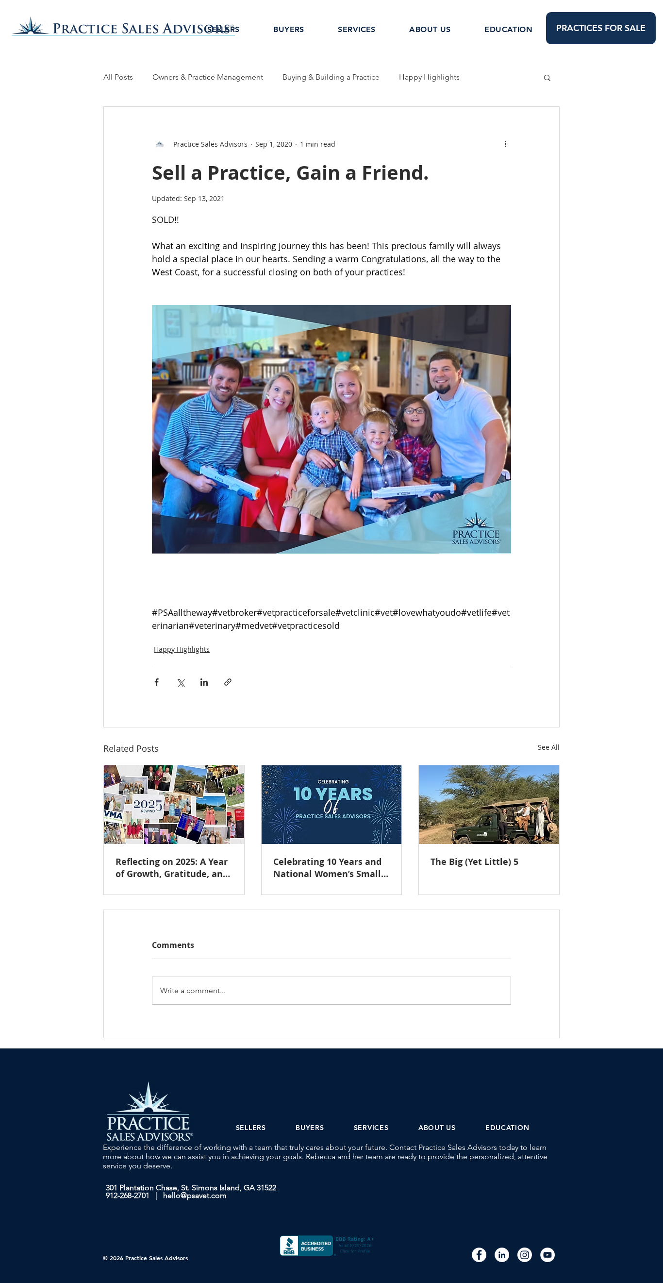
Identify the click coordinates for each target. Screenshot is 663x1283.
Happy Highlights (429, 77)
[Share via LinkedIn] (204, 682)
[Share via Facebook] (156, 682)
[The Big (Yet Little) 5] (489, 804)
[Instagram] (524, 1255)
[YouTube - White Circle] (547, 1255)
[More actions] (505, 144)
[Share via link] (227, 682)
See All (549, 747)
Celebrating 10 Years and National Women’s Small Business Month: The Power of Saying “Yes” (327, 868)
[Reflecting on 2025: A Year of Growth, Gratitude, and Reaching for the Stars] (174, 804)
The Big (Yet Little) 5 (474, 862)
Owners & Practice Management (207, 77)
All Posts (118, 77)
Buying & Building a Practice (331, 77)
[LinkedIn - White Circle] (502, 1255)
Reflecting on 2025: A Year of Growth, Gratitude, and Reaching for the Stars (172, 868)
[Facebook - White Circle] (479, 1255)
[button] (547, 77)
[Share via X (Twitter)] (180, 682)
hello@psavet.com (195, 1195)
